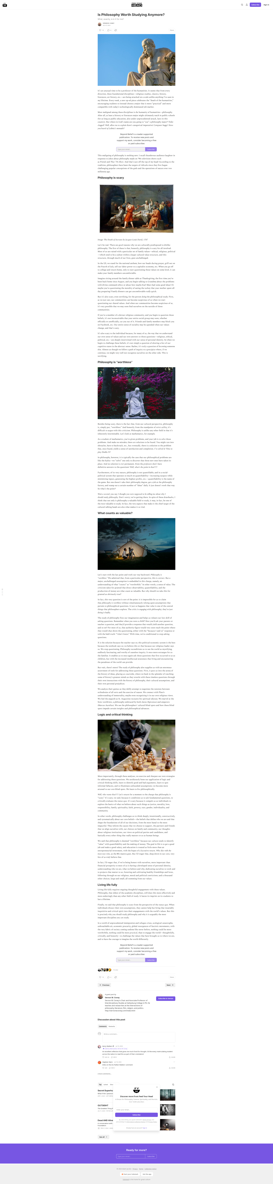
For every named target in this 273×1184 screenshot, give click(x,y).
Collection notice (150, 1169)
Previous (105, 985)
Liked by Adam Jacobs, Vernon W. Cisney (116, 1048)
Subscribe (255, 5)
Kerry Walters (107, 1046)
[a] (167, 1125)
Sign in (266, 5)
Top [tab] (100, 1085)
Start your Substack (131, 1174)
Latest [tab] (106, 1085)
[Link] (94, 177)
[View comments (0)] (118, 1131)
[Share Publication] (247, 5)
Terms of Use (147, 1120)
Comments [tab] (103, 1026)
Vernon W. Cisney (108, 23)
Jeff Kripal (109, 1096)
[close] (157, 1087)
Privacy (135, 1169)
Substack (126, 1179)
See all (102, 1137)
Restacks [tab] (112, 1026)
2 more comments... (105, 1074)
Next (169, 985)
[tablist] (107, 1026)
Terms (141, 1169)
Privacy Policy (152, 1122)
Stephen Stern (107, 1062)
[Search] (242, 5)
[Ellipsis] (174, 1046)
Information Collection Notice (135, 1122)
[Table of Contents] (2, 592)
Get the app (147, 1174)
